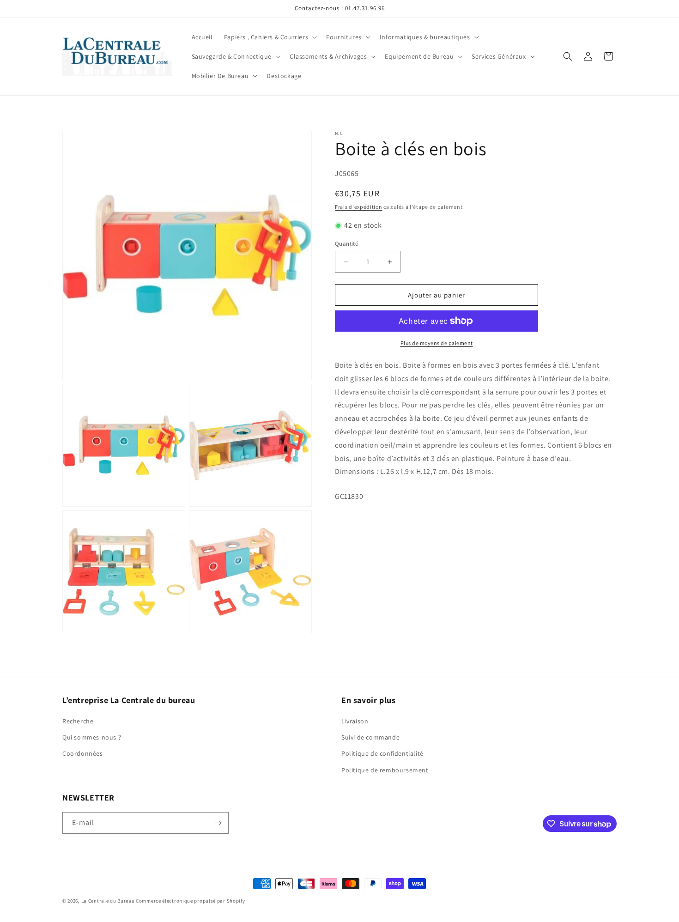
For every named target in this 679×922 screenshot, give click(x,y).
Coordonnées (82, 753)
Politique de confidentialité (382, 753)
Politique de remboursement (385, 770)
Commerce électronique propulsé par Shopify (190, 901)
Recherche (77, 721)
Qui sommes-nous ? (91, 737)
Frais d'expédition (358, 206)
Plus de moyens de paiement (436, 343)
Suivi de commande (370, 737)
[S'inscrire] (218, 823)
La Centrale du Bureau (108, 901)
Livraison (354, 721)
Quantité (346, 244)
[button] (269, 37)
